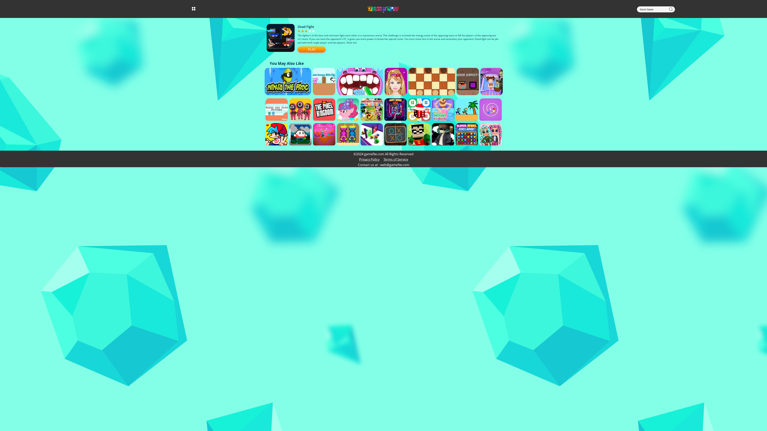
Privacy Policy (369, 159)
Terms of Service (396, 159)
